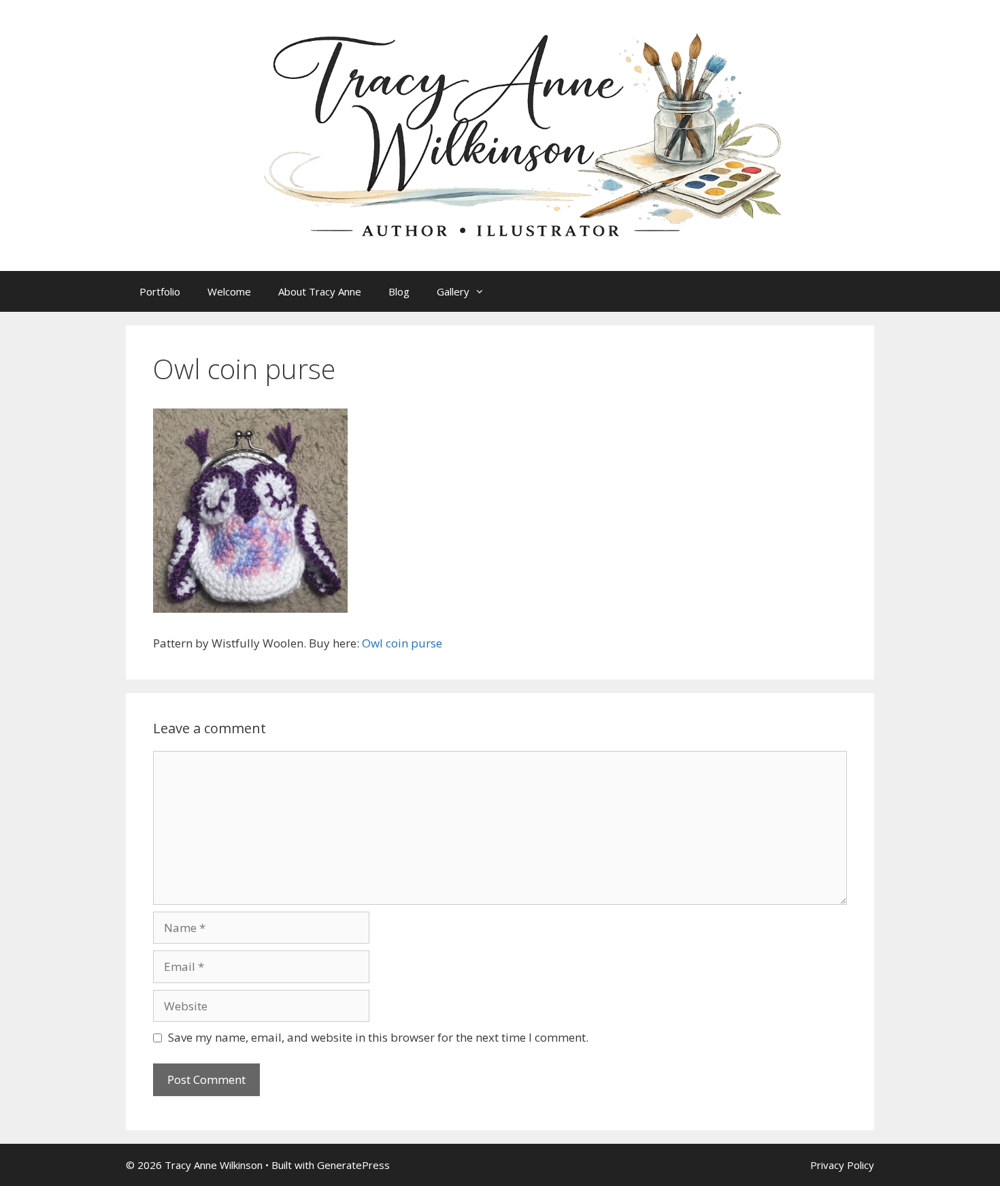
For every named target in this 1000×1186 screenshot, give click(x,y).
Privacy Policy (842, 1165)
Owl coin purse (402, 643)
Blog (399, 291)
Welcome (229, 291)
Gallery (453, 291)
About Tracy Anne (319, 291)
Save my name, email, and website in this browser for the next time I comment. (378, 1037)
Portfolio (159, 291)
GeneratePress (353, 1165)
